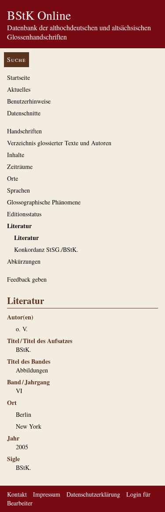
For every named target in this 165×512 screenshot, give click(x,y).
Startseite (18, 77)
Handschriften (24, 131)
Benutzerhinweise (29, 101)
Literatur (19, 225)
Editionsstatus (24, 214)
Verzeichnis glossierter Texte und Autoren (59, 143)
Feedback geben (27, 279)
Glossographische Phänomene (44, 202)
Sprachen (18, 190)
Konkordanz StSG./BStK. (46, 249)
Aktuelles (18, 89)
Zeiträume (20, 166)
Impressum (46, 494)
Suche (16, 59)
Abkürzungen (23, 261)
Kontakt (17, 494)
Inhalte (15, 154)
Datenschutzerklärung (93, 494)
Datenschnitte (23, 113)
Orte (12, 178)
